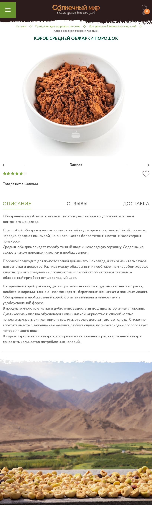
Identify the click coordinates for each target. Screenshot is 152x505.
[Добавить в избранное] (146, 174)
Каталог (21, 26)
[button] (146, 7)
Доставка (136, 203)
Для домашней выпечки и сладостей (112, 26)
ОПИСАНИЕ (17, 203)
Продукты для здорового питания (57, 26)
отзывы (77, 203)
